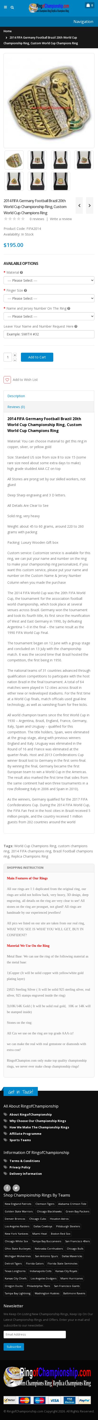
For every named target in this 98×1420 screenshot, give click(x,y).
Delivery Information (26, 1174)
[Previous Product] (79, 205)
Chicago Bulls (75, 1248)
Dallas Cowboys (43, 1226)
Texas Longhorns (15, 1271)
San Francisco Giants (66, 1286)
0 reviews (37, 219)
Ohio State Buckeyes (17, 1248)
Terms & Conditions (25, 1161)
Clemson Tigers (44, 1204)
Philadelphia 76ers (38, 1286)
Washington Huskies (47, 1293)
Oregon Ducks (14, 1286)
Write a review (61, 219)
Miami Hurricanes (71, 1278)
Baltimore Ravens (74, 1293)
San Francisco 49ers (77, 1241)
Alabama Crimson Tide (72, 1204)
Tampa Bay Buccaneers (46, 1241)
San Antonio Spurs (46, 1256)
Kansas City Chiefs (15, 1278)
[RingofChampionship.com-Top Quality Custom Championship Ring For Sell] (49, 1377)
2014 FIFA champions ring (31, 851)
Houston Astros (59, 1218)
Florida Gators (35, 1263)
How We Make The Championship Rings (39, 1127)
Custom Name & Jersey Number (56, 575)
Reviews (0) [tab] (16, 407)
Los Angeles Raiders (17, 1226)
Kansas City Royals (66, 1271)
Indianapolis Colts (40, 1271)
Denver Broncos (15, 1218)
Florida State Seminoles (62, 1263)
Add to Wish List (25, 379)
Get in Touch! (20, 1092)
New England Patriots (18, 1204)
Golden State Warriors (19, 1211)
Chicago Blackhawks (49, 1211)
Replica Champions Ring (29, 856)
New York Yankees (16, 1233)
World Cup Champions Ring (35, 846)
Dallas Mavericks (72, 1256)
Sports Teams (20, 1140)
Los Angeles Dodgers (43, 1278)
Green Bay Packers (77, 1211)
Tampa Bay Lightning (17, 1293)
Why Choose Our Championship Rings (38, 1121)
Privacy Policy (20, 1167)
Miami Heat (39, 1233)
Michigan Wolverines (18, 1256)
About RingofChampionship (31, 1115)
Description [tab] (16, 396)
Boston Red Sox (60, 1233)
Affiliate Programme (25, 1134)
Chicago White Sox (16, 1241)
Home (8, 31)
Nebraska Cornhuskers (49, 1248)
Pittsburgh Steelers (68, 1226)
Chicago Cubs (37, 1218)
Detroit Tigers (13, 1263)
